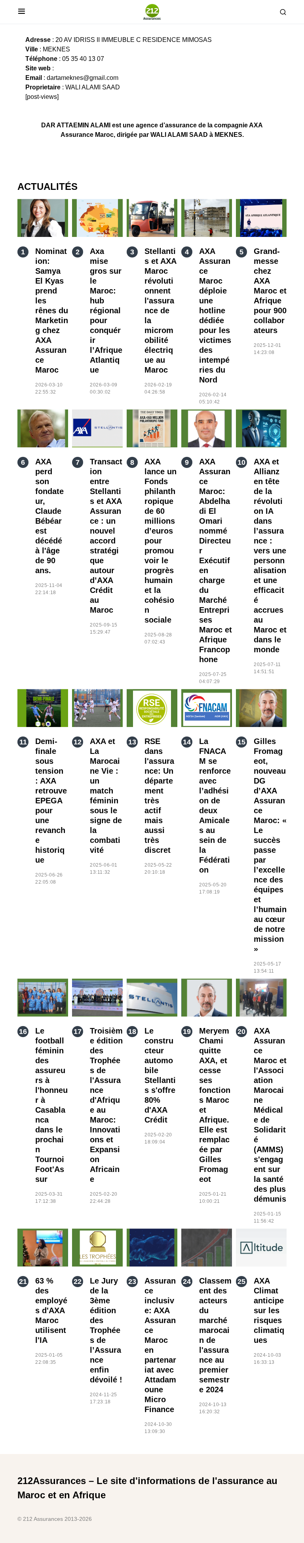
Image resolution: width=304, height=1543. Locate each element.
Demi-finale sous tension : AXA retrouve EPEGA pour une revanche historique (51, 800)
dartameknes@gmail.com (82, 77)
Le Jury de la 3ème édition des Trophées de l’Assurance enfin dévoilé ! (106, 1330)
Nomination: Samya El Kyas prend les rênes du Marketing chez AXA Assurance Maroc (51, 310)
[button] (21, 12)
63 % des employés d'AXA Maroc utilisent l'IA (51, 1310)
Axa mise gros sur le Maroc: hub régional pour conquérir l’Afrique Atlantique (106, 310)
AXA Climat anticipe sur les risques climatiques (269, 1310)
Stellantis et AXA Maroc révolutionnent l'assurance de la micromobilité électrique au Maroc (160, 310)
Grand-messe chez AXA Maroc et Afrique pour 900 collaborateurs (270, 291)
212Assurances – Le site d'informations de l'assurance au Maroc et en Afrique (147, 1487)
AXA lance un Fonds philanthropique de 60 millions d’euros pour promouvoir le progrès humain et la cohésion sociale (160, 540)
